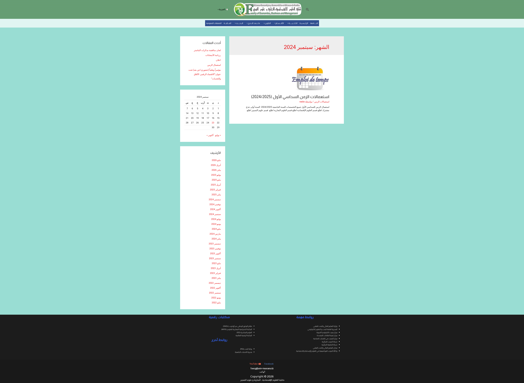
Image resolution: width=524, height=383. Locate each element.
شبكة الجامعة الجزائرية (329, 345)
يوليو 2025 (216, 175)
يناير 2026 (216, 170)
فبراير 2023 (215, 273)
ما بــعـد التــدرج (254, 23)
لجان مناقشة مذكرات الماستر (207, 50)
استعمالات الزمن (321, 101)
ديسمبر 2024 (215, 199)
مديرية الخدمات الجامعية (243, 352)
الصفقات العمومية (213, 23)
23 (213, 122)
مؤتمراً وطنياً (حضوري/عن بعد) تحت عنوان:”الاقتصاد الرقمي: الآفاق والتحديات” (204, 74)
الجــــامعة (314, 23)
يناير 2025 (216, 194)
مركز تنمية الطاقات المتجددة (327, 335)
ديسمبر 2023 (215, 243)
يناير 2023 (216, 278)
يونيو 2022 (216, 297)
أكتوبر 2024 (215, 209)
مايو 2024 (216, 229)
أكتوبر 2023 (215, 253)
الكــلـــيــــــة (293, 23)
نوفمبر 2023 (215, 248)
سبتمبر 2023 (215, 258)
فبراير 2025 (215, 189)
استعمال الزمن (214, 65)
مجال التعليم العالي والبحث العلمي (325, 348)
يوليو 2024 (216, 219)
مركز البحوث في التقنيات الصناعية (325, 339)
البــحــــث (239, 23)
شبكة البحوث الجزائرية (329, 342)
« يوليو (218, 135)
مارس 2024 (215, 234)
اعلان (218, 60)
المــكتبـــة (227, 23)
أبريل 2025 (216, 184)
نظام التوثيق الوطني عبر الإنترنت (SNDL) (237, 326)
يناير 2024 (216, 238)
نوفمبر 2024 (215, 204)
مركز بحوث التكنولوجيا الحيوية (326, 332)
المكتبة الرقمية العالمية (244, 335)
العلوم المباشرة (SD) (244, 332)
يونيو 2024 (216, 224)
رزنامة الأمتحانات (213, 55)
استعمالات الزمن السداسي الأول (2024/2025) (290, 96)
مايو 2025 (216, 180)
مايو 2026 (216, 160)
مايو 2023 (216, 263)
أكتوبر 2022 (215, 288)
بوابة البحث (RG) (246, 349)
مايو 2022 (216, 302)
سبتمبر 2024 (215, 214)
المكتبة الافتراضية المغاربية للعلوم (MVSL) (236, 329)
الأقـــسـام (280, 23)
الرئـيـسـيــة (304, 23)
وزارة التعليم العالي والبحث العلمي (325, 326)
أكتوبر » (210, 135)
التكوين (268, 23)
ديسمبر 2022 (215, 283)
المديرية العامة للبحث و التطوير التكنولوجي (322, 329)
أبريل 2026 (216, 165)
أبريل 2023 (216, 268)
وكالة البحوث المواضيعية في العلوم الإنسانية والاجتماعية (316, 351)
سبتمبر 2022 (215, 292)
